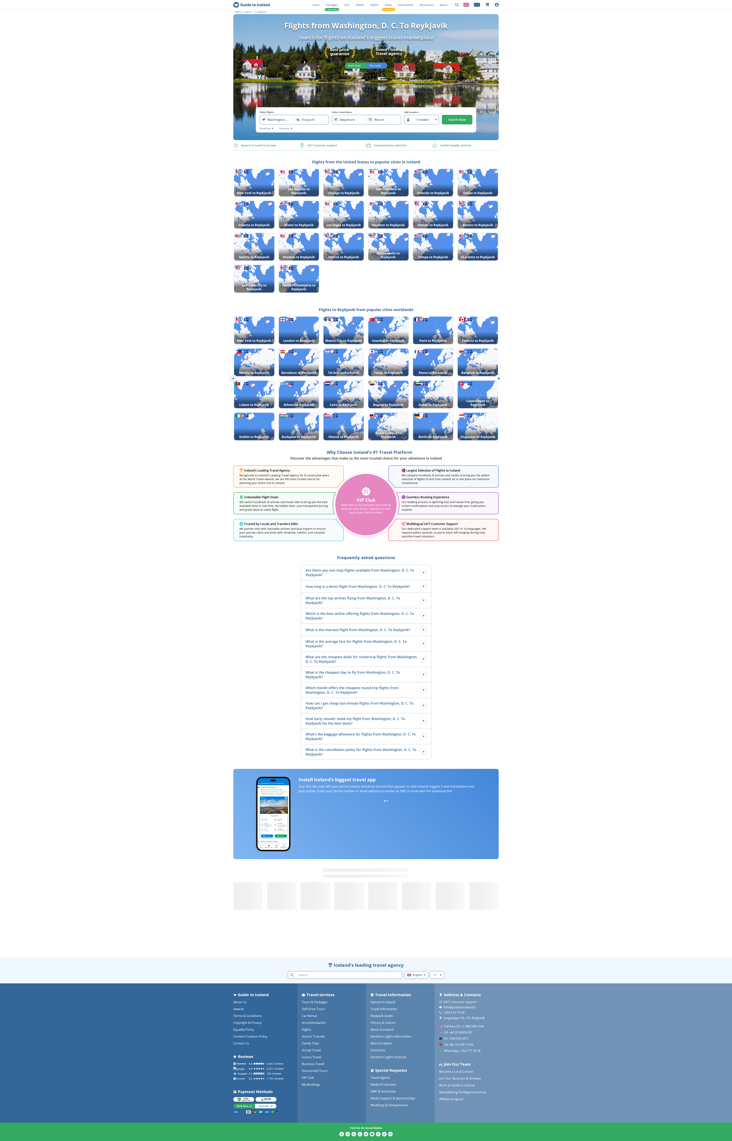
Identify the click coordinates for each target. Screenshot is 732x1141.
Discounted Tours (315, 1071)
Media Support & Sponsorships (393, 1098)
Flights (374, 5)
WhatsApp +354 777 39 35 (462, 1051)
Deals (388, 5)
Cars (347, 5)
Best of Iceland (381, 1043)
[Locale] (466, 5)
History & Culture (383, 1023)
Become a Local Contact (456, 1071)
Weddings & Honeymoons (389, 1105)
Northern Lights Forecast (389, 1057)
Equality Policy (243, 1029)
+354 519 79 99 (454, 1012)
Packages (332, 5)
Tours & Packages (314, 1002)
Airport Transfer (313, 1036)
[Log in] (497, 5)
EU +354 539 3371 (456, 1038)
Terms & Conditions (247, 1016)
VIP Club (308, 1078)
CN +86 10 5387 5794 (458, 1045)
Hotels (360, 5)
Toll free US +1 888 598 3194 (464, 1026)
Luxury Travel (311, 1057)
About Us (240, 1002)
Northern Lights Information (391, 1036)
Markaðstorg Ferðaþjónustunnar (462, 1092)
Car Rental (309, 1016)
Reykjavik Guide (382, 1016)
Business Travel (313, 1064)
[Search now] (457, 5)
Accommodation (314, 1023)
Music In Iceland (382, 1029)
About (443, 5)
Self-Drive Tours (313, 1009)
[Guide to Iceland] (251, 5)
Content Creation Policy (250, 1036)
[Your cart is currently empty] (487, 5)
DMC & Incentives (383, 1091)
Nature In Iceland (383, 1002)
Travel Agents (380, 1078)
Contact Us (241, 1043)
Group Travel (311, 1050)
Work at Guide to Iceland (457, 1085)
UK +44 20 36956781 (458, 1032)
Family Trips (310, 1043)
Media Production (383, 1084)
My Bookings (311, 1084)
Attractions (426, 5)
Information (405, 5)
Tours (316, 5)
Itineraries (378, 1050)
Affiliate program (451, 1099)
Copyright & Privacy (247, 1023)
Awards (238, 1009)
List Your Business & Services (460, 1078)
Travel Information (384, 1009)
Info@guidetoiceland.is (459, 1007)
